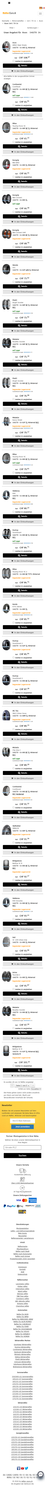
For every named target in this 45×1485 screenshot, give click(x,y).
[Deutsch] (41, 8)
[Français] (43, 8)
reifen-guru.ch (27, 1481)
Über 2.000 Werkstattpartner (22, 1183)
